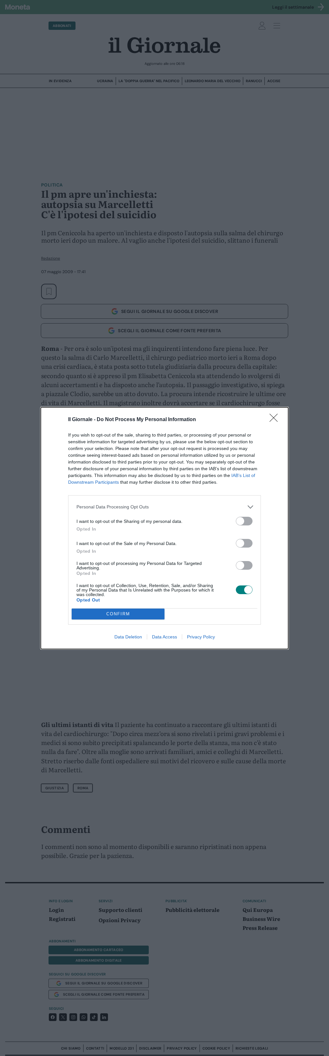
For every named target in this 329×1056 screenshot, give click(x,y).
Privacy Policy (201, 636)
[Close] (276, 420)
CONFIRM (118, 613)
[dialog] (164, 528)
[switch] (244, 521)
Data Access (164, 636)
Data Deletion (128, 636)
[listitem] (164, 507)
